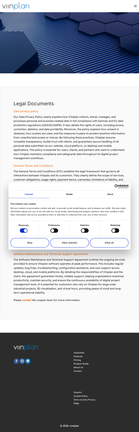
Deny (29, 243)
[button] (135, 6)
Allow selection (69, 243)
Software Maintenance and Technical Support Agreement (51, 254)
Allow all (109, 243)
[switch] (54, 230)
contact (26, 300)
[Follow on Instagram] (22, 361)
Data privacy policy (26, 111)
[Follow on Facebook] (16, 361)
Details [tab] (69, 194)
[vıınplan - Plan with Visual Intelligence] (17, 6)
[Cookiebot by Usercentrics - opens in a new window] (117, 186)
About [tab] (110, 194)
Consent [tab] (29, 194)
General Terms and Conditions (33, 165)
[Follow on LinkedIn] (27, 361)
